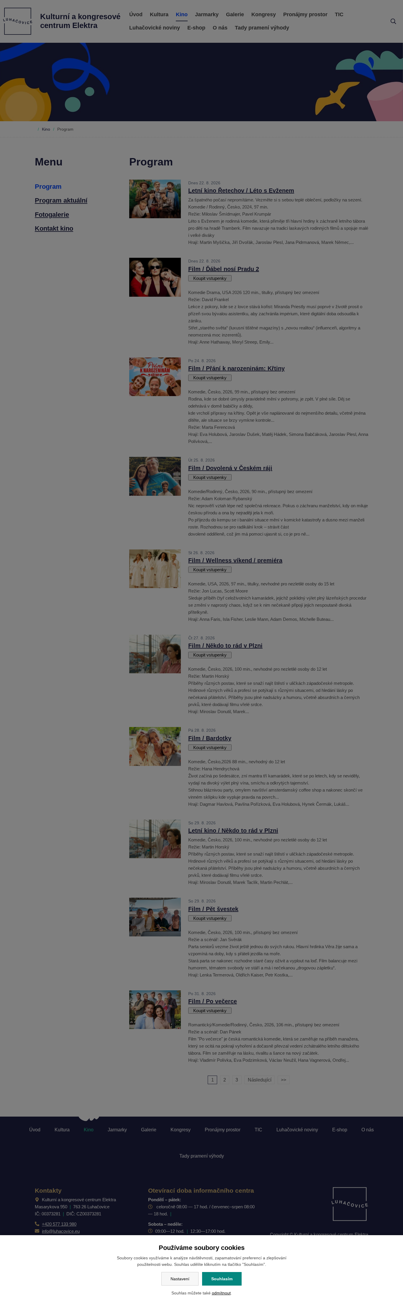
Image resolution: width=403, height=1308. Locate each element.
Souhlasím (221, 1278)
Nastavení (180, 1278)
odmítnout (221, 1293)
